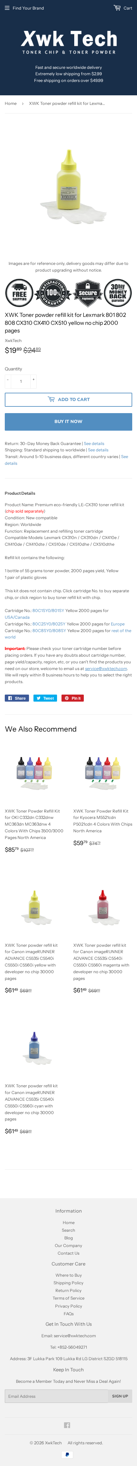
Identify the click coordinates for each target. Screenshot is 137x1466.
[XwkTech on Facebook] (67, 1426)
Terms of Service (68, 1298)
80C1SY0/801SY (48, 610)
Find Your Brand (28, 8)
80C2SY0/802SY (49, 623)
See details (94, 443)
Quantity (13, 369)
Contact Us (68, 1253)
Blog (68, 1237)
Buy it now (68, 422)
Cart (127, 8)
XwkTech (53, 1442)
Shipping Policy (68, 1282)
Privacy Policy (68, 1306)
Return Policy (68, 1290)
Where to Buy (68, 1275)
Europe (118, 623)
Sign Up (120, 1396)
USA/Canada (17, 617)
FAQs (69, 1313)
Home (11, 103)
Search (68, 1230)
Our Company (68, 1245)
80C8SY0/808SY (49, 630)
